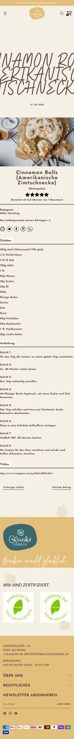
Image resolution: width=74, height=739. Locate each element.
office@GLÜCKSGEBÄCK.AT (49, 654)
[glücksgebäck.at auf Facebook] (5, 714)
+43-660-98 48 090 (16, 654)
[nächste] (64, 3)
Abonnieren (64, 704)
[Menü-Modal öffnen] (4, 13)
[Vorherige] (10, 3)
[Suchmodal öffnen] (61, 13)
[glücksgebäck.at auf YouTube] (16, 714)
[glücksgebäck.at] (37, 13)
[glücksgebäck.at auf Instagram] (11, 714)
